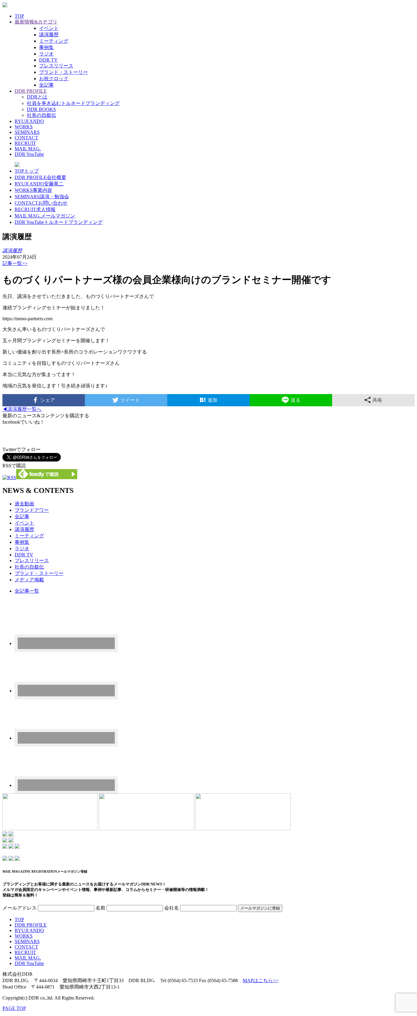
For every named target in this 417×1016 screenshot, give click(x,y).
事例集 (46, 47)
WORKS (24, 126)
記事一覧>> (14, 263)
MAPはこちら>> (260, 980)
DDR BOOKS (41, 109)
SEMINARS (27, 132)
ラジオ (46, 53)
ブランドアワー (32, 510)
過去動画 (24, 503)
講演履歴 (49, 34)
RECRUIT (25, 143)
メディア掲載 (29, 579)
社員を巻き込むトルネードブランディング (73, 103)
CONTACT (26, 137)
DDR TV (48, 60)
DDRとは (37, 96)
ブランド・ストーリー (63, 72)
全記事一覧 (27, 591)
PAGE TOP (14, 1008)
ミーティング (53, 41)
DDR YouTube (29, 154)
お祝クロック (53, 78)
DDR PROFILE (31, 91)
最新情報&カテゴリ (36, 21)
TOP (19, 16)
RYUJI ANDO (29, 121)
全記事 (46, 85)
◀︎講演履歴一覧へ (22, 409)
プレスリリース (56, 65)
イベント (49, 28)
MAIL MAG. (28, 148)
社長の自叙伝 (41, 115)
